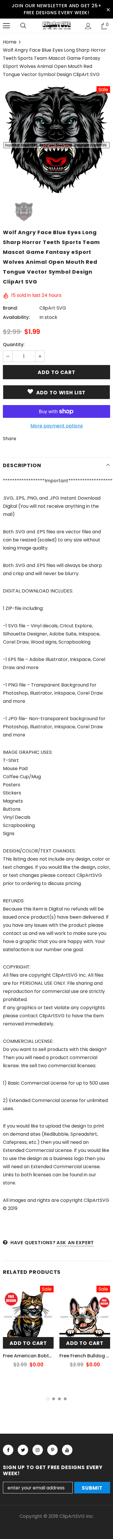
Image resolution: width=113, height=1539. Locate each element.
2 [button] (53, 1398)
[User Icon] (88, 26)
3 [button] (59, 1398)
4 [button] (65, 1398)
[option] (56, 140)
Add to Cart (28, 1343)
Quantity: (14, 344)
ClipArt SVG (52, 308)
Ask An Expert (75, 1242)
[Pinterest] (52, 1450)
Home (10, 42)
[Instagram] (37, 1450)
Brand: (10, 308)
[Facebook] (8, 1450)
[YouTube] (67, 1450)
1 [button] (47, 1398)
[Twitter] (23, 1450)
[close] (108, 9)
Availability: (16, 317)
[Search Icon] (23, 26)
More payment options (56, 425)
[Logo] (56, 25)
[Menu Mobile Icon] (6, 25)
